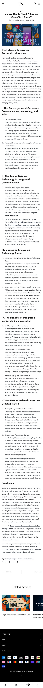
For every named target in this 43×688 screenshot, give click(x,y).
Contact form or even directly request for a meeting (22, 549)
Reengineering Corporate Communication (19, 559)
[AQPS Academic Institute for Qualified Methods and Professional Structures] (21, 3)
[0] (27, 685)
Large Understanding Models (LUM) (16, 614)
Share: (4, 562)
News (21, 11)
